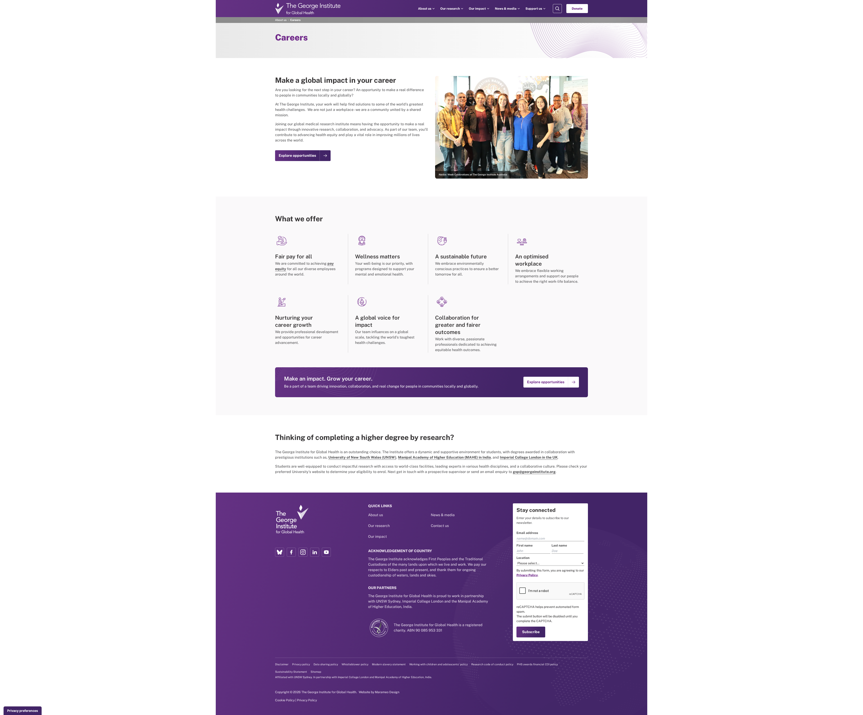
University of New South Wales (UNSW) (362, 457)
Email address (527, 533)
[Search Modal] (557, 8)
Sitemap (316, 671)
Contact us (440, 526)
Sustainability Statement (291, 671)
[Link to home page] (292, 519)
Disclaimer (282, 664)
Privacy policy (301, 664)
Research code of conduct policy (492, 664)
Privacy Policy (307, 700)
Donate (577, 8)
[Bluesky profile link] (279, 552)
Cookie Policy (285, 700)
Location (522, 558)
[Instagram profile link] (302, 552)
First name (524, 545)
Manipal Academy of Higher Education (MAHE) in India (444, 457)
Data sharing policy (326, 664)
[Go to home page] (308, 8)
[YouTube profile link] (326, 552)
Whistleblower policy (355, 664)
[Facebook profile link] (291, 552)
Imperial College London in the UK (529, 457)
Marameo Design (387, 692)
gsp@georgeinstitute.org (534, 472)
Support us (533, 8)
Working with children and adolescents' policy (438, 664)
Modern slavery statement (389, 664)
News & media (505, 8)
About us (424, 8)
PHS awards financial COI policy (537, 664)
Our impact (477, 8)
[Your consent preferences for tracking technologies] (23, 710)
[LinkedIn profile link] (314, 552)
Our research (450, 8)
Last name (559, 545)
